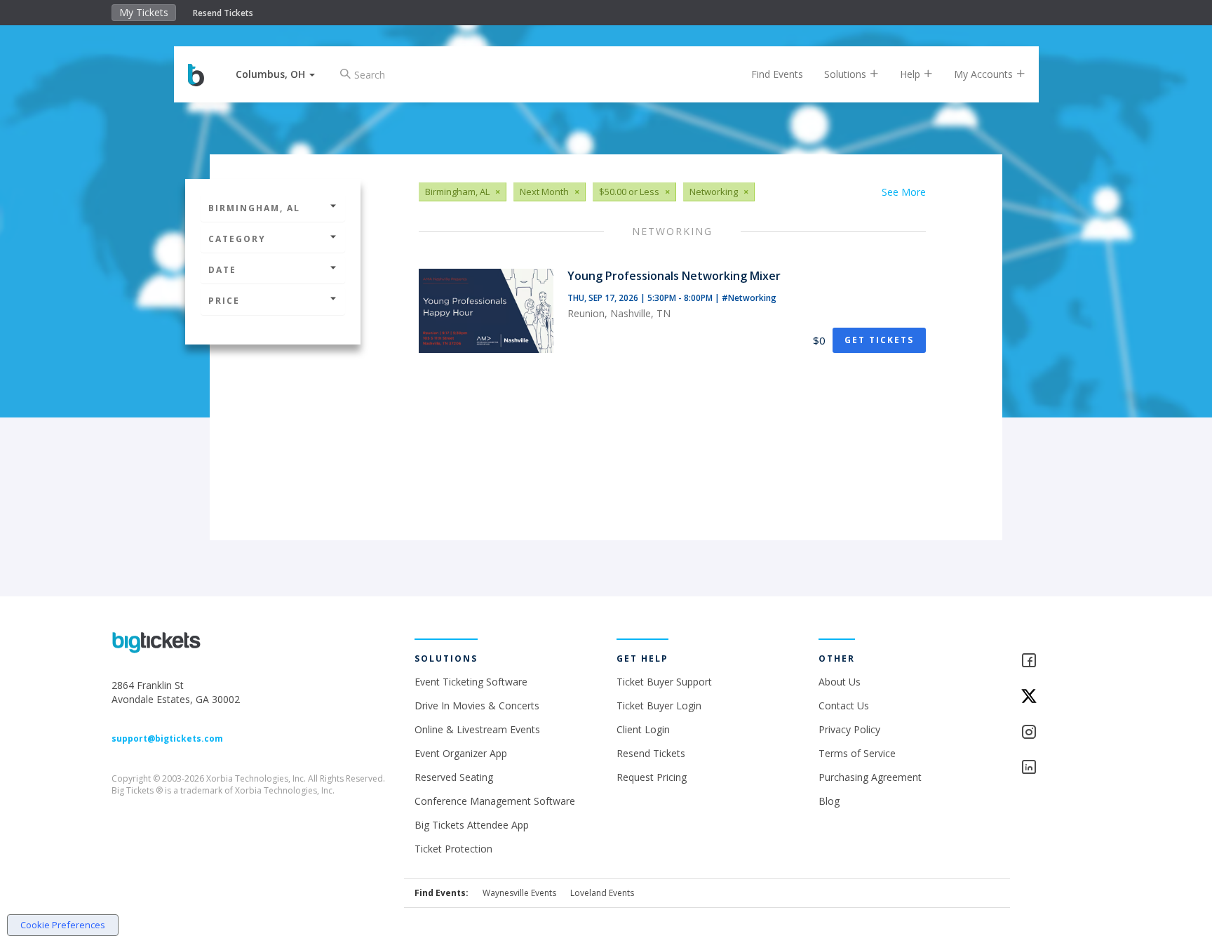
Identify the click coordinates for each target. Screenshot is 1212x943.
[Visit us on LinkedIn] (1060, 768)
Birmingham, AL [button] (254, 208)
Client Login (643, 729)
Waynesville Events (519, 893)
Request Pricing (652, 777)
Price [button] (224, 301)
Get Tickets (879, 340)
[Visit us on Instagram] (1060, 733)
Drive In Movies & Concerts (477, 705)
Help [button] (911, 74)
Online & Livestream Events (477, 729)
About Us (840, 681)
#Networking (749, 298)
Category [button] (237, 239)
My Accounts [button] (985, 74)
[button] (275, 74)
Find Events (777, 74)
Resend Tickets (223, 13)
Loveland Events (602, 893)
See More (904, 192)
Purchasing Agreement (870, 777)
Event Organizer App (461, 753)
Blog (829, 801)
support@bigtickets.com (167, 738)
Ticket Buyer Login (659, 705)
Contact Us (844, 705)
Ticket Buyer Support (664, 681)
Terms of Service (857, 753)
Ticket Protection (453, 848)
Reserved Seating (454, 777)
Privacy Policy (849, 729)
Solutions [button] (846, 74)
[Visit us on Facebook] (1060, 661)
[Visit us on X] (1060, 697)
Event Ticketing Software (471, 681)
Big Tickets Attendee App (472, 824)
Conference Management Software (495, 801)
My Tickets (143, 12)
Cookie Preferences (62, 924)
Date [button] (222, 270)
